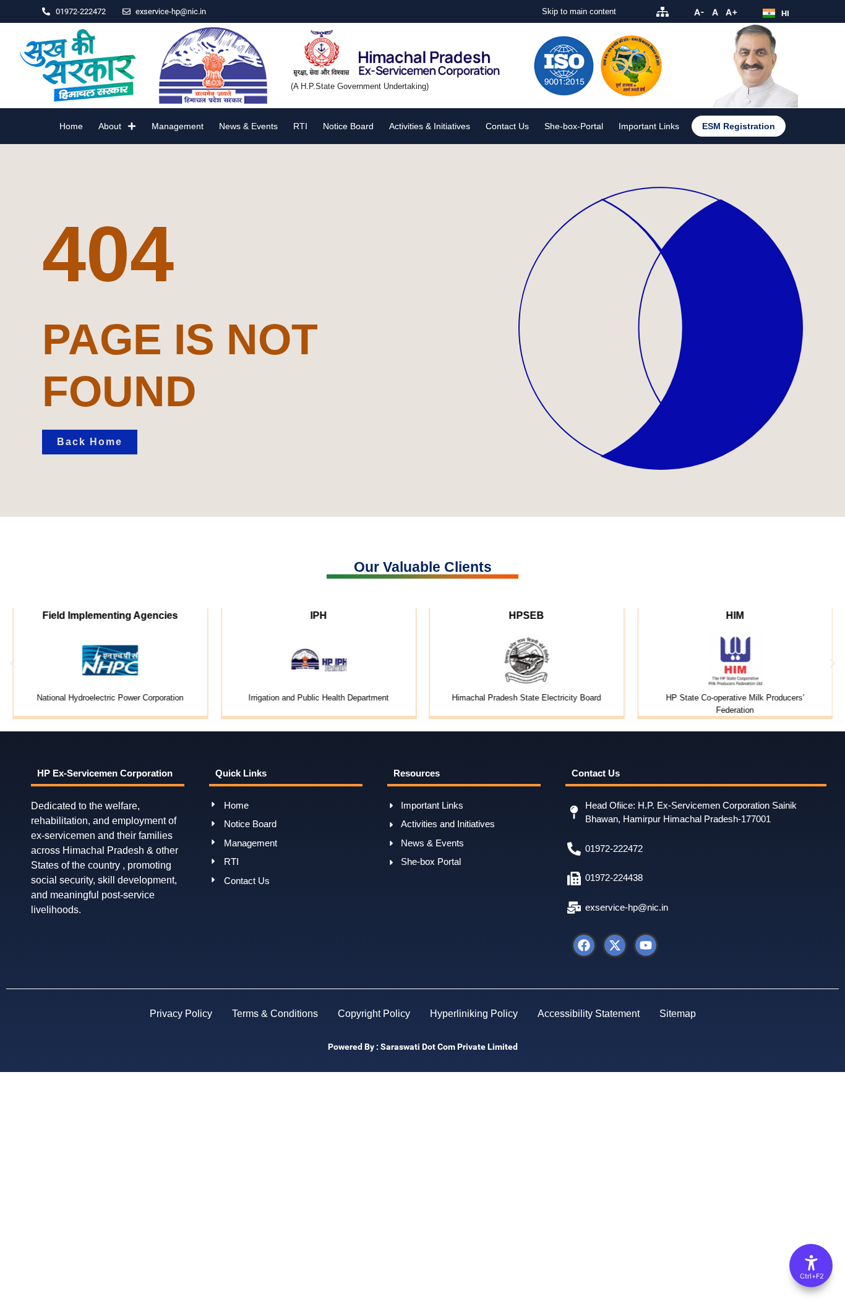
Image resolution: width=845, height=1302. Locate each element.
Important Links (649, 126)
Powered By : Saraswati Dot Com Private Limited (423, 1047)
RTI (300, 126)
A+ (731, 12)
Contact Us (507, 126)
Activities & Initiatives (429, 126)
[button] (12, 663)
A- (699, 12)
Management (178, 126)
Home (71, 126)
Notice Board (348, 126)
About (109, 126)
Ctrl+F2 (811, 1276)
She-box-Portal (573, 126)
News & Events (248, 126)
